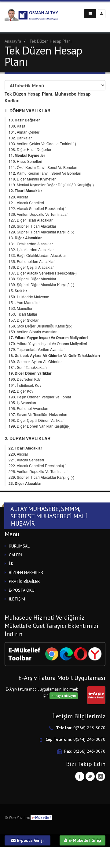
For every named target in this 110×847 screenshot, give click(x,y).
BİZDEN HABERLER (26, 572)
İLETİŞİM (17, 599)
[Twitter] (90, 776)
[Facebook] (79, 776)
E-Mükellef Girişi (84, 840)
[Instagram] (100, 776)
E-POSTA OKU (22, 590)
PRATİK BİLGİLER (24, 581)
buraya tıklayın (63, 695)
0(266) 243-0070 (89, 751)
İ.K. (11, 563)
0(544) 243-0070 (89, 739)
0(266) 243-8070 (89, 727)
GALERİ (15, 555)
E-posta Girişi (30, 840)
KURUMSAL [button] (19, 546)
